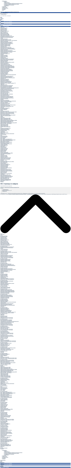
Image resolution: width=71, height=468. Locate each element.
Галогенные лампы (3, 28)
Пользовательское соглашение (9, 454)
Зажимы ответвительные (4, 125)
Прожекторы (2, 78)
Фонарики (2, 181)
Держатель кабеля (3, 150)
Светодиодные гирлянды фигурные (6, 432)
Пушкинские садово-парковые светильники (7, 290)
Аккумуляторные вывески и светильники (6, 59)
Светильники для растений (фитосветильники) (7, 265)
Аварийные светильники (4, 60)
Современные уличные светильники (6, 65)
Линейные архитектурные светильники (6, 295)
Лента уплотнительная (4, 136)
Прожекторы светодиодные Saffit (5, 179)
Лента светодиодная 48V (4, 94)
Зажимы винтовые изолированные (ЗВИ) (6, 121)
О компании (4, 6)
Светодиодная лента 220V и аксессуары (6, 96)
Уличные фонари (3, 75)
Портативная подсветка (4, 58)
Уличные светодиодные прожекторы (6, 304)
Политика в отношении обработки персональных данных (13, 3)
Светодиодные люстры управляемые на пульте (7, 104)
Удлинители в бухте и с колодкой (5, 157)
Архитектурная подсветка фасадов (5, 69)
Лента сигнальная (3, 137)
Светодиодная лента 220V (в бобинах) (6, 335)
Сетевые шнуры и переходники (5, 158)
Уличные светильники (3, 63)
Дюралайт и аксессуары (4, 98)
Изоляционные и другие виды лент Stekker (7, 161)
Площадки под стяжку (3, 149)
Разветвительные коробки (4, 378)
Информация (4, 450)
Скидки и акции (4, 7)
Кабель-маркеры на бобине (4, 141)
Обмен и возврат (7, 2)
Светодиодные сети (3, 168)
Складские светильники (4, 52)
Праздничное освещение (4, 164)
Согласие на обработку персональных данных (11, 4)
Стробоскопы (2, 436)
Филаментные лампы (3, 29)
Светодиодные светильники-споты (5, 47)
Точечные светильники (4, 38)
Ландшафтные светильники (4, 71)
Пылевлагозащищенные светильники (6, 270)
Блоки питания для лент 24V (4, 92)
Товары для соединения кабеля (5, 115)
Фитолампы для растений (4, 239)
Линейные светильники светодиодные (6, 50)
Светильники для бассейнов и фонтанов (6, 76)
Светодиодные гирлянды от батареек (6, 170)
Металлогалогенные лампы (4, 34)
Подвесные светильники (4, 41)
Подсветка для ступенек (4, 56)
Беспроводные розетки (4, 108)
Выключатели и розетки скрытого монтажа (7, 112)
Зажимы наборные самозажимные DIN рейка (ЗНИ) (8, 122)
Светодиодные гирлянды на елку (5, 169)
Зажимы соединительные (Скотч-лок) (6, 119)
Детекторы (2, 417)
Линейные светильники (4, 49)
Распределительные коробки (5, 129)
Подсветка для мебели (4, 55)
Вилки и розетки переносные (5, 114)
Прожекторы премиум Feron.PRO (5, 82)
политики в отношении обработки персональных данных (17, 194)
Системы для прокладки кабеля (5, 128)
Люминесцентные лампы (4, 33)
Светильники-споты (3, 46)
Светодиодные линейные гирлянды (6, 167)
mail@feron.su (4, 191)
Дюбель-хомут (2, 132)
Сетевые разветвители (4, 145)
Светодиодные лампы (3, 236)
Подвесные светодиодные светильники (6, 255)
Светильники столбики (3, 73)
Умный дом (2, 107)
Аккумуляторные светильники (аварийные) (7, 278)
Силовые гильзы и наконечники (5, 126)
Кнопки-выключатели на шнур (5, 159)
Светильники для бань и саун (5, 53)
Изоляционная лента (3, 387)
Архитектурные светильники (4, 68)
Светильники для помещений (5, 35)
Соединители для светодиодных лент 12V (7, 88)
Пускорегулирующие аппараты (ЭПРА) (6, 409)
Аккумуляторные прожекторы (5, 80)
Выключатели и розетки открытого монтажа (7, 113)
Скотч (1, 135)
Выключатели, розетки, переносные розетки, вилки (8, 111)
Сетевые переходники (3, 144)
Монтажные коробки (3, 130)
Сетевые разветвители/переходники (6, 143)
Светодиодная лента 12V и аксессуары (6, 85)
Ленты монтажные (3, 134)
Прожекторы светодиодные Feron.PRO (6, 176)
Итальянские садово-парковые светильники (7, 67)
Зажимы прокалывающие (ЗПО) (5, 118)
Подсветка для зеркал (3, 275)
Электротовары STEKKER (4, 180)
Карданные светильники (4, 284)
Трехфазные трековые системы (5, 45)
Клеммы (1, 116)
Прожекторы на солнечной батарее (6, 81)
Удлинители (2, 154)
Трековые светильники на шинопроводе (6, 43)
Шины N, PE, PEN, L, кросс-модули (5, 123)
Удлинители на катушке (4, 414)
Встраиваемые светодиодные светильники (7, 36)
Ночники (1, 248)
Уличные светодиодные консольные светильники (8, 74)
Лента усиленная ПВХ (3, 162)
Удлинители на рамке (3, 156)
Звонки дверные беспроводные (5, 153)
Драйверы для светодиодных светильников (7, 133)
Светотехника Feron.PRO (4, 174)
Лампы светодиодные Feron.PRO (5, 175)
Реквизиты (5, 1)
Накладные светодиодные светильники (6, 37)
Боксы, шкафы (2, 138)
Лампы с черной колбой (4, 32)
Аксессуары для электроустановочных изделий (7, 362)
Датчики (1, 110)
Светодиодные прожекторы (4, 79)
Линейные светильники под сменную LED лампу (8, 51)
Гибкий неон (2, 83)
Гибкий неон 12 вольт (3, 84)
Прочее (1, 446)
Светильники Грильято (4, 61)
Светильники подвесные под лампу (6, 42)
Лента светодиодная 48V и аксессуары (6, 329)
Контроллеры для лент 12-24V (5, 103)
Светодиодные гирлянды (4, 165)
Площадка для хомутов (4, 148)
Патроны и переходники (4, 152)
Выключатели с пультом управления (6, 142)
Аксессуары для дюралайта (4, 100)
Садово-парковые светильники (5, 64)
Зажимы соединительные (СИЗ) (5, 367)
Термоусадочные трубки (4, 374)
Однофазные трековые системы (5, 44)
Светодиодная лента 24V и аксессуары (6, 90)
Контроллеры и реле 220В (4, 357)
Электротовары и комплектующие (5, 106)
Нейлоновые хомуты (3, 146)
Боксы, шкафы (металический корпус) (6, 140)
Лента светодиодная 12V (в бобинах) (6, 86)
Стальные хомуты (3, 147)
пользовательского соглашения (32, 194)
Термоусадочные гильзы (4, 124)
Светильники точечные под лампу (5, 39)
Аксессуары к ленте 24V (4, 93)
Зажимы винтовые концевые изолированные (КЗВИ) (8, 120)
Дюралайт (2, 99)
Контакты (3, 9)
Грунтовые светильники (4, 72)
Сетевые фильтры (3, 422)
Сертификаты (6, 5)
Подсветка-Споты (3, 57)
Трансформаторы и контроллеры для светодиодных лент (9, 87)
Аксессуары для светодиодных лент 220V (7, 97)
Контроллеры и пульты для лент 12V (6, 323)
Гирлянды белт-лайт (3, 171)
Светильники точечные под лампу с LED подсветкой (8, 40)
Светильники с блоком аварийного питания (7, 62)
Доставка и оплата (5, 457)
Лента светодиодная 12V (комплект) (6, 320)
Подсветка (2, 54)
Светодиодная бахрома (4, 166)
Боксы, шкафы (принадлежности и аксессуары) (7, 139)
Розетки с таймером (3, 109)
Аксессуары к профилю (4, 102)
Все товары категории (3, 250)
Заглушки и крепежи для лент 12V (5, 89)
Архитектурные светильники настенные (6, 70)
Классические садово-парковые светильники (7, 66)
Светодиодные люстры (4, 345)
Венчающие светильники (4, 300)
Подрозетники (2, 131)
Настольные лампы (3, 31)
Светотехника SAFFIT (3, 177)
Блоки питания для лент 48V (4, 95)
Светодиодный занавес (4, 429)
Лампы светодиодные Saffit (4, 178)
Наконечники (2, 117)
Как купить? (4, 8)
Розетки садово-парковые (4, 163)
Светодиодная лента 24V (4, 91)
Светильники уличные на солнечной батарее (7, 77)
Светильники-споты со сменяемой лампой (7, 48)
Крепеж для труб (3, 151)
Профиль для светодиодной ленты (5, 101)
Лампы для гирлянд (3, 30)
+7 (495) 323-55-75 (3, 14)
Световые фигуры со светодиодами (6, 173)
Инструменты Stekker (3, 160)
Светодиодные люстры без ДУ (5, 105)
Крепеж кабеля (2, 400)
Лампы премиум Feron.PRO (4, 243)
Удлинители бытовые (3, 155)
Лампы (1, 27)
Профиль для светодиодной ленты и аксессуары (8, 340)
